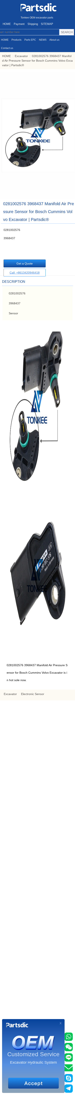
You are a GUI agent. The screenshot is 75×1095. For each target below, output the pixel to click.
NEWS (42, 39)
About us (54, 39)
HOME (7, 24)
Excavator (21, 56)
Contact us (7, 48)
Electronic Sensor (32, 694)
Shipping (33, 24)
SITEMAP (47, 24)
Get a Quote (24, 263)
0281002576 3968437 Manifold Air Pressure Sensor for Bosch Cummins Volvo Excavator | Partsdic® (37, 60)
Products (16, 39)
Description (13, 281)
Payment (19, 24)
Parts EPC (30, 39)
